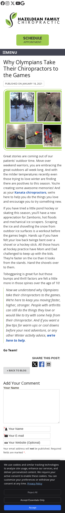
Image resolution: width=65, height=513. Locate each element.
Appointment (32, 40)
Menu (11, 52)
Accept (32, 507)
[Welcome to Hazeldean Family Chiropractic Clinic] (32, 27)
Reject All (32, 492)
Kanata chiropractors (30, 192)
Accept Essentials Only (32, 500)
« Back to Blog (16, 370)
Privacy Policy (34, 483)
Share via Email (49, 364)
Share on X (35, 364)
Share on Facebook (42, 364)
